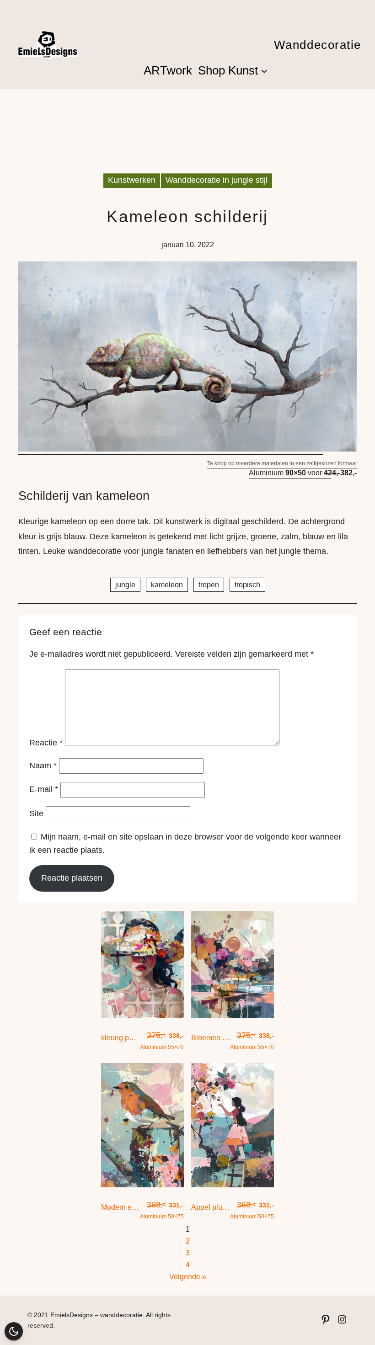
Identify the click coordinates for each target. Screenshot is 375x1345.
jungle (125, 584)
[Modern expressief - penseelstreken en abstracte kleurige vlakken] (142, 1185)
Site (36, 813)
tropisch (247, 584)
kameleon (167, 584)
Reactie (46, 742)
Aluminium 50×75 (162, 1210)
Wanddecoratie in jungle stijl (217, 180)
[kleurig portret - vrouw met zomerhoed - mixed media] (142, 1015)
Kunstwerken (131, 180)
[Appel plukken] (232, 1185)
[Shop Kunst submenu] (264, 70)
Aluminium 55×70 (162, 1040)
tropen (208, 584)
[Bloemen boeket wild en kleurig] (232, 1015)
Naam (43, 765)
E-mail (43, 789)
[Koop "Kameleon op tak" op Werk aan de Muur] (187, 450)
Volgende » (187, 1277)
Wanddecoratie (317, 45)
